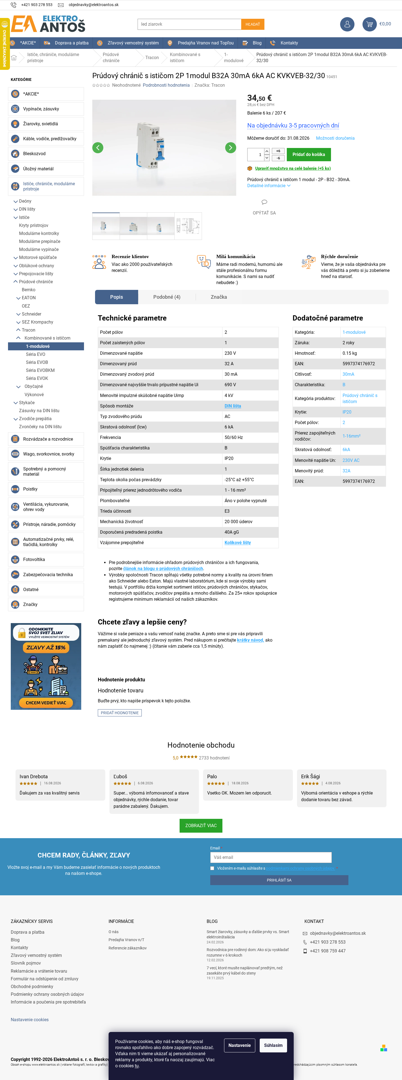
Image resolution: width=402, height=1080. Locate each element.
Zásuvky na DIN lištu (39, 410)
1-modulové (38, 346)
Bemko (28, 289)
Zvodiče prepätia (35, 418)
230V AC (351, 460)
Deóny (25, 201)
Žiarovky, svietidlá (40, 123)
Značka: (210, 85)
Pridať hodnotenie (120, 713)
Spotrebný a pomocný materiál (44, 471)
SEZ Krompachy (37, 322)
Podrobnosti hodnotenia (166, 85)
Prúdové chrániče (36, 281)
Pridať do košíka (309, 154)
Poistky (30, 489)
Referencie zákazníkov (128, 948)
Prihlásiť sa (279, 880)
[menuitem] (22, 43)
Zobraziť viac (201, 825)
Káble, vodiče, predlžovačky (50, 138)
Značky (30, 604)
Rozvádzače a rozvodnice (48, 439)
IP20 (347, 412)
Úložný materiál (38, 168)
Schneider (31, 314)
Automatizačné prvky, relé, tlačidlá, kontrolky (48, 542)
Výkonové (34, 394)
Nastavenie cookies (30, 1019)
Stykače (27, 402)
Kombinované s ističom (47, 338)
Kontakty (19, 947)
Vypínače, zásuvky (41, 109)
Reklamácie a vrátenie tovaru (39, 971)
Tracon (28, 330)
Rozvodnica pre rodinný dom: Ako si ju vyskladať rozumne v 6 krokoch (248, 952)
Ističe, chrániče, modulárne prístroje (49, 186)
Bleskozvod (34, 153)
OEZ (26, 306)
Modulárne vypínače (39, 249)
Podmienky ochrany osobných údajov (47, 994)
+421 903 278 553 (328, 942)
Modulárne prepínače (39, 241)
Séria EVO (35, 354)
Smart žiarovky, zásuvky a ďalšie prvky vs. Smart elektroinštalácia (248, 934)
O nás (114, 932)
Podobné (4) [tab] (166, 297)
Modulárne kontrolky (39, 233)
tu (137, 1065)
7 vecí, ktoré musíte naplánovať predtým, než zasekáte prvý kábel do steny (245, 970)
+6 (278, 151)
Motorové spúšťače (38, 257)
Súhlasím (273, 1045)
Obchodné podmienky (32, 986)
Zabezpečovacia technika (48, 574)
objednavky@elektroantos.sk (338, 933)
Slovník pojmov (26, 963)
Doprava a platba (27, 932)
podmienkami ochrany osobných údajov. (300, 868)
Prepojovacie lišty (36, 273)
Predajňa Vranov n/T (126, 940)
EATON (29, 297)
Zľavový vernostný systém (36, 955)
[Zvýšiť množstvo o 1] (267, 151)
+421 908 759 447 (328, 951)
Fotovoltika (34, 559)
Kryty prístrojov (33, 225)
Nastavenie (239, 1045)
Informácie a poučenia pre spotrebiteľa (48, 1002)
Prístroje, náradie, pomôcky (49, 524)
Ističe (24, 217)
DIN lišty (27, 209)
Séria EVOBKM (40, 370)
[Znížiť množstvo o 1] (267, 158)
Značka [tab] (219, 297)
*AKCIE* (31, 94)
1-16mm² (352, 436)
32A (346, 470)
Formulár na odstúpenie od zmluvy (44, 978)
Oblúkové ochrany (36, 265)
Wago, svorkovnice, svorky (48, 454)
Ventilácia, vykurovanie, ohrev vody (46, 507)
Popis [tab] (116, 297)
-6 (278, 158)
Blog (15, 940)
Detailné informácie (266, 185)
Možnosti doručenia (335, 138)
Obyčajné (34, 386)
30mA (348, 374)
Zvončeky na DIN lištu (40, 426)
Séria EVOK (37, 378)
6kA (346, 449)
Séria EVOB (37, 362)
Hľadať (253, 24)
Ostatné (30, 589)
